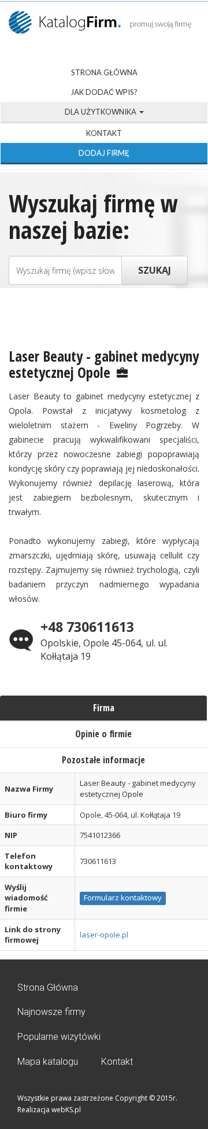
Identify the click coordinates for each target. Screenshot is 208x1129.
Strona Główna (104, 72)
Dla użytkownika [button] (101, 111)
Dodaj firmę (104, 152)
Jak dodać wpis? (104, 92)
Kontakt (104, 133)
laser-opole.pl (104, 934)
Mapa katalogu (47, 1061)
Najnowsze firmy (51, 1011)
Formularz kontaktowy (123, 897)
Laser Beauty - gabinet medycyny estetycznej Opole (104, 364)
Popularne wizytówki (59, 1036)
